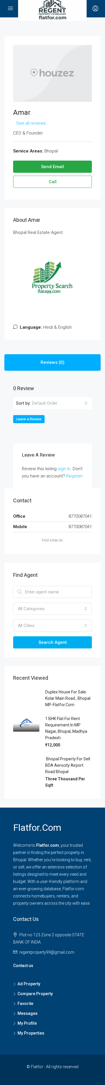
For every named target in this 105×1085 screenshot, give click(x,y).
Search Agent (52, 642)
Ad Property (29, 984)
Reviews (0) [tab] (52, 362)
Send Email (52, 166)
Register (74, 476)
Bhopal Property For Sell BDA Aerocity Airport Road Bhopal (67, 765)
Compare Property (35, 993)
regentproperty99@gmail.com (46, 952)
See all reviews (31, 123)
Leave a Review (28, 419)
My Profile (27, 1023)
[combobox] (59, 403)
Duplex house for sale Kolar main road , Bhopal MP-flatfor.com (67, 698)
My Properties (31, 1033)
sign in (64, 468)
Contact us (23, 965)
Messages (28, 1013)
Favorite (25, 1003)
